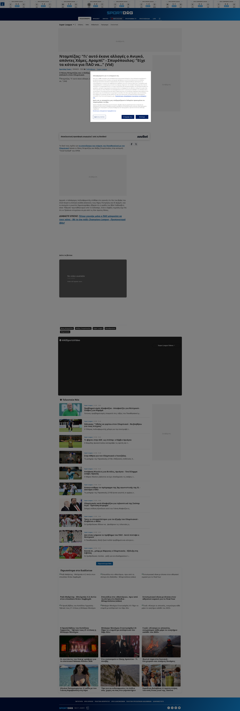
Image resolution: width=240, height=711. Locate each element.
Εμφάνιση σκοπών (99, 117)
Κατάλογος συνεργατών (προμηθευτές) (104, 111)
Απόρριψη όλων (127, 117)
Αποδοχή (142, 117)
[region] (120, 96)
